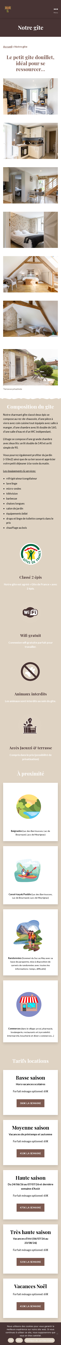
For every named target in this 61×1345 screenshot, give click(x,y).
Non (19, 1340)
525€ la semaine (30, 1261)
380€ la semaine (30, 1103)
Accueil (7, 46)
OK (10, 1340)
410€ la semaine (30, 1153)
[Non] (57, 1333)
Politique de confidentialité (39, 1340)
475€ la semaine (30, 1207)
